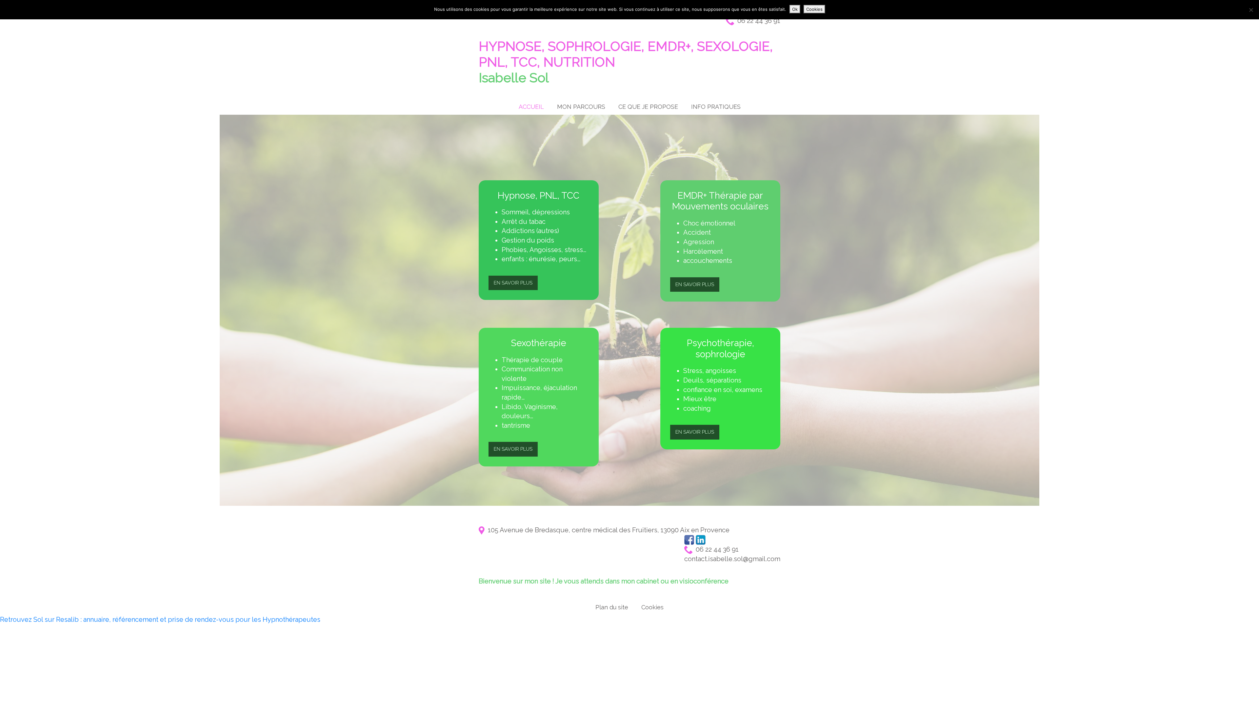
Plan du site (611, 607)
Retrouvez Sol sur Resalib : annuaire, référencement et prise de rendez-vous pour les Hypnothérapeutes (160, 619)
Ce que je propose (648, 106)
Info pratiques (716, 106)
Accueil (531, 106)
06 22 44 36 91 (757, 21)
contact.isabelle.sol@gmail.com (732, 559)
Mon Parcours (581, 106)
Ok (795, 9)
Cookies (652, 607)
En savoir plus (513, 283)
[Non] (1251, 10)
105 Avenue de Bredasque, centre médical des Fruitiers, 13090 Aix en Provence (607, 530)
